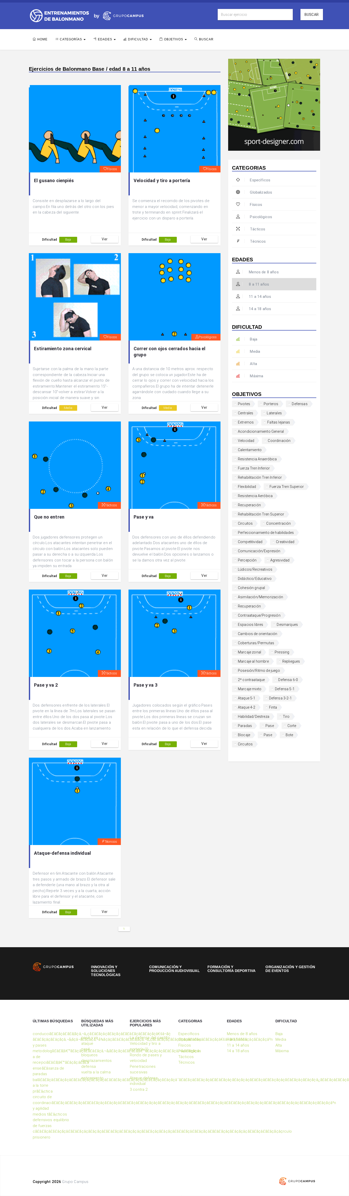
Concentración (278, 523)
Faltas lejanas (278, 422)
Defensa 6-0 (288, 680)
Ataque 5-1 (246, 698)
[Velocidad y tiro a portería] (174, 128)
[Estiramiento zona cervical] (75, 297)
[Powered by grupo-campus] (297, 1181)
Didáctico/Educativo (255, 579)
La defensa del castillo (150, 1037)
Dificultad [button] (138, 39)
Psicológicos (208, 337)
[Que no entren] (75, 465)
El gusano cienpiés (54, 180)
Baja (68, 239)
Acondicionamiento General (261, 431)
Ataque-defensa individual (62, 853)
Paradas (245, 726)
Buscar (312, 15)
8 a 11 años (258, 284)
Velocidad (246, 441)
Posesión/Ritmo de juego (259, 671)
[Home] (59, 15)
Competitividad (250, 542)
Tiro (286, 716)
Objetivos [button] (174, 39)
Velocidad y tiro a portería (162, 180)
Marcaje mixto (249, 689)
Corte (291, 726)
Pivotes (244, 404)
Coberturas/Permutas (256, 643)
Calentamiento (250, 450)
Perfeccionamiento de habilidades (266, 533)
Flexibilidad (247, 487)
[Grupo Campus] (117, 15)
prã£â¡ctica (43, 1091)
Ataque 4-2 (246, 707)
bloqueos (89, 1055)
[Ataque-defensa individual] (75, 801)
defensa (88, 1066)
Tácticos (111, 505)
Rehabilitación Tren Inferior (260, 477)
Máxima (256, 376)
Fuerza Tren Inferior (254, 468)
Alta (253, 363)
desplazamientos (96, 1060)
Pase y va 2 (46, 685)
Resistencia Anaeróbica (257, 459)
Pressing (282, 652)
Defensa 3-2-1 (280, 698)
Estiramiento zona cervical (62, 348)
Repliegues (291, 661)
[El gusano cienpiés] (75, 128)
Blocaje (244, 735)
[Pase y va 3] (174, 633)
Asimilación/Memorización (260, 597)
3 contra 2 (139, 1089)
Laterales (274, 413)
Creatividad (285, 542)
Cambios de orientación (257, 634)
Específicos (260, 180)
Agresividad (280, 560)
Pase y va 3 (145, 685)
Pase (269, 726)
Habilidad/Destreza (253, 716)
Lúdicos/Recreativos (255, 569)
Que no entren (49, 517)
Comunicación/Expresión (259, 551)
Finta (273, 707)
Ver (104, 239)
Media (68, 408)
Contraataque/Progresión (259, 615)
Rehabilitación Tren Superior (261, 514)
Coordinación (279, 441)
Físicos (112, 169)
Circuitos (245, 523)
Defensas (299, 404)
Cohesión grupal (251, 588)
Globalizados (261, 192)
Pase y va (144, 517)
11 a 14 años (259, 296)
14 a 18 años (259, 309)
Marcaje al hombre (253, 661)
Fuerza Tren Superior (287, 487)
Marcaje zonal (249, 652)
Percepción (247, 560)
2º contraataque (251, 680)
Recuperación (249, 505)
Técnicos (111, 841)
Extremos (246, 422)
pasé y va (89, 1037)
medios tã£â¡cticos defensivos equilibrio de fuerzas (51, 1120)
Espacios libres (250, 625)
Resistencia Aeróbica (255, 496)
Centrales (245, 413)
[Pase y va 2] (75, 633)
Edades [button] (105, 39)
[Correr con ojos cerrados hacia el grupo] (174, 297)
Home (42, 39)
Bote (289, 735)
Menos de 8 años (263, 272)
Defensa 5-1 (285, 689)
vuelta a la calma (96, 1072)
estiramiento (92, 1078)
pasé (85, 1049)
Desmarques (287, 625)
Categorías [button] (71, 39)
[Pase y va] (174, 465)
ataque (87, 1043)
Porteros (271, 404)
